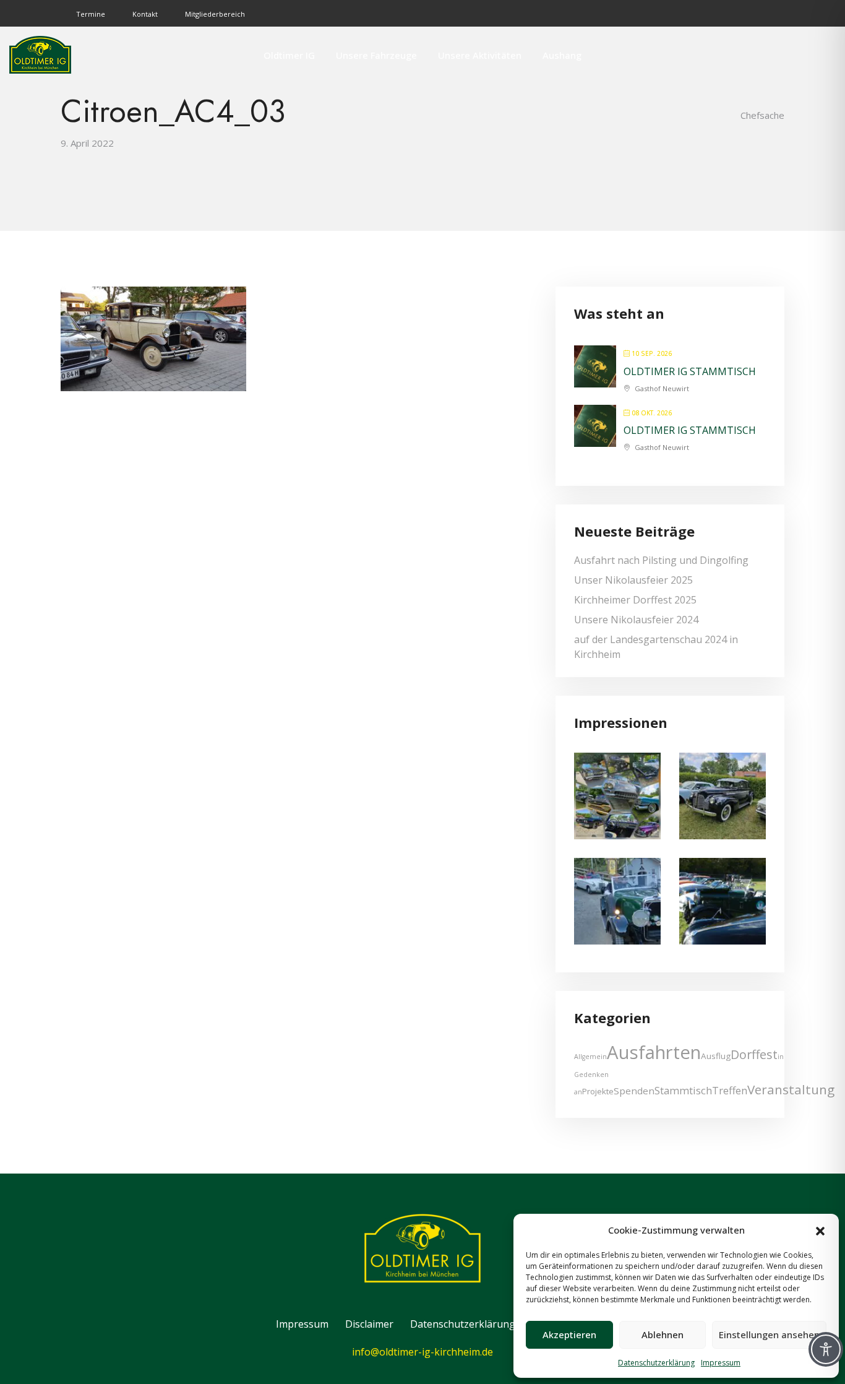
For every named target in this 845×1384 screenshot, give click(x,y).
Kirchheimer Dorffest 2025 (635, 600)
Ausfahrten (654, 1052)
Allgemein (590, 1056)
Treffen (729, 1090)
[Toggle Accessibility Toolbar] (826, 1349)
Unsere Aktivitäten (479, 55)
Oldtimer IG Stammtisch (690, 371)
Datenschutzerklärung (656, 1362)
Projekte (598, 1091)
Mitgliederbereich (215, 14)
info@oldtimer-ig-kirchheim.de (422, 1352)
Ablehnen (662, 1334)
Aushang (562, 55)
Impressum (720, 1362)
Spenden (634, 1090)
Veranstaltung (790, 1089)
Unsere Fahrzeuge (376, 55)
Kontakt (145, 14)
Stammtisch (683, 1090)
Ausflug (716, 1056)
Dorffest (754, 1054)
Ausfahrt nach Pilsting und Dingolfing (661, 560)
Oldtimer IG (289, 55)
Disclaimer (369, 1324)
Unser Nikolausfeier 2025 (633, 580)
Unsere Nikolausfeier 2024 (636, 619)
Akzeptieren (569, 1334)
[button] (820, 1230)
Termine (90, 14)
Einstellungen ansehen (769, 1334)
